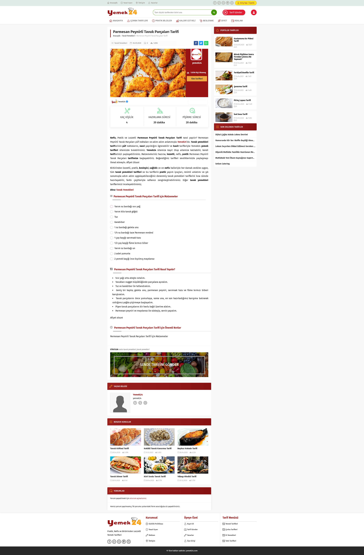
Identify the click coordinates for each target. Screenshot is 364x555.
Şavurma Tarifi (240, 86)
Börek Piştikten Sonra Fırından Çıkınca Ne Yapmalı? (244, 56)
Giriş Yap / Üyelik (247, 3)
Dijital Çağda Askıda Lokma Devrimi (231, 134)
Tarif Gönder (235, 12)
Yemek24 (122, 102)
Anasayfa (116, 36)
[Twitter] (219, 3)
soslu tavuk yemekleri (127, 349)
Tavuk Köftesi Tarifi (119, 448)
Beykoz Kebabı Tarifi (187, 448)
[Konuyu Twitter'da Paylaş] (201, 43)
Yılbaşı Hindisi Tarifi (186, 476)
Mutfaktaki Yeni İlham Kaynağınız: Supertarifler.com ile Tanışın (235, 158)
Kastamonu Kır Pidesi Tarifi (243, 39)
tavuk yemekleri (143, 349)
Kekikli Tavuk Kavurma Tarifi (157, 448)
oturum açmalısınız (138, 498)
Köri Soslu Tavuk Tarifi (155, 476)
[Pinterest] (227, 3)
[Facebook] (215, 3)
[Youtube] (223, 3)
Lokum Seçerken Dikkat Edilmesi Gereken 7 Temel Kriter (235, 146)
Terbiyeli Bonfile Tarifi (244, 72)
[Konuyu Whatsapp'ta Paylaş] (206, 43)
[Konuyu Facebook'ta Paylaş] (196, 43)
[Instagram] (232, 3)
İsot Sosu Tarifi (240, 114)
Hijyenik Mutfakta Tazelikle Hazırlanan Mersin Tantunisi (235, 152)
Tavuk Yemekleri (128, 36)
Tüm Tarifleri (197, 79)
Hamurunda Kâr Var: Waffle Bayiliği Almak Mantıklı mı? (235, 140)
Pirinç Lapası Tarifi (242, 100)
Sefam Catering (222, 164)
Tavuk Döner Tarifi (119, 476)
